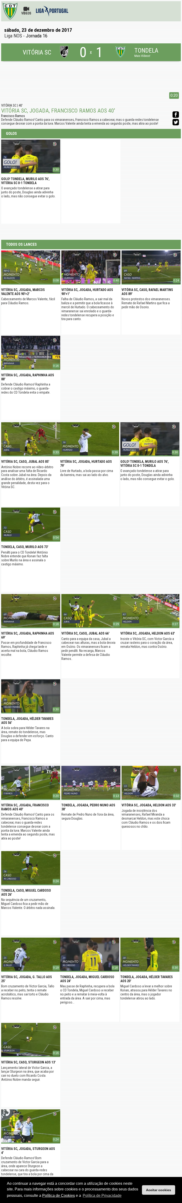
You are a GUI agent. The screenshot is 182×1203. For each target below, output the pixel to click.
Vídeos (26, 13)
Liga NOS (13, 36)
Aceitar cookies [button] (158, 1190)
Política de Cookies (58, 1196)
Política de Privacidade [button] (102, 1196)
